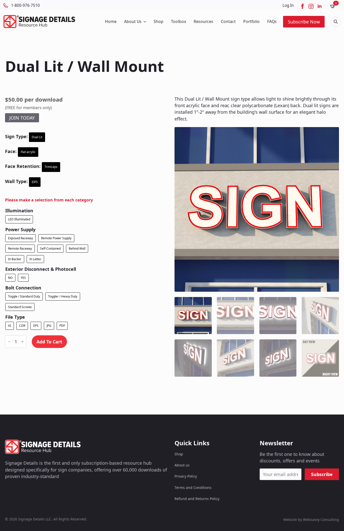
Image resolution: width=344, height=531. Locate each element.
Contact (228, 21)
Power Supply (20, 229)
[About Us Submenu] (144, 21)
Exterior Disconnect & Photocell (40, 269)
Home (111, 21)
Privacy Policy (186, 476)
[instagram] (311, 6)
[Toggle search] (336, 22)
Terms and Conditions (193, 487)
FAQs (272, 21)
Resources (203, 21)
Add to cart (49, 342)
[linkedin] (319, 6)
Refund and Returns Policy (197, 498)
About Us (133, 21)
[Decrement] (9, 341)
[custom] (8, 491)
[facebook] (302, 6)
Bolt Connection (23, 287)
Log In (288, 5)
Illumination (19, 210)
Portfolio (251, 21)
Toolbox (178, 21)
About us (182, 465)
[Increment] (22, 341)
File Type (15, 317)
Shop (158, 21)
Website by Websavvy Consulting (311, 519)
